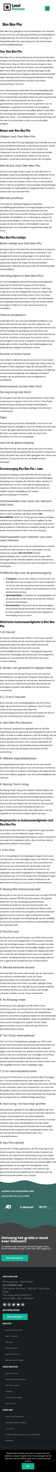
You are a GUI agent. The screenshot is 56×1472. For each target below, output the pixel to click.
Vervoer (9, 1342)
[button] (47, 8)
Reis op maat (11, 1373)
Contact (9, 1428)
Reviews (9, 1440)
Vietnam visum (12, 1354)
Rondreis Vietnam (13, 1330)
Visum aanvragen (13, 1397)
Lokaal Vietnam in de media (15, 1195)
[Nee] (52, 1461)
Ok (27, 1466)
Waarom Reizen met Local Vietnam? (23, 1434)
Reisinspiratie (11, 1348)
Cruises (8, 1391)
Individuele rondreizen (15, 1379)
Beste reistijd (11, 1336)
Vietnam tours (12, 1385)
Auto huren (10, 1403)
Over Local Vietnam (14, 1416)
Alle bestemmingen (14, 1360)
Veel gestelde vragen (15, 1422)
